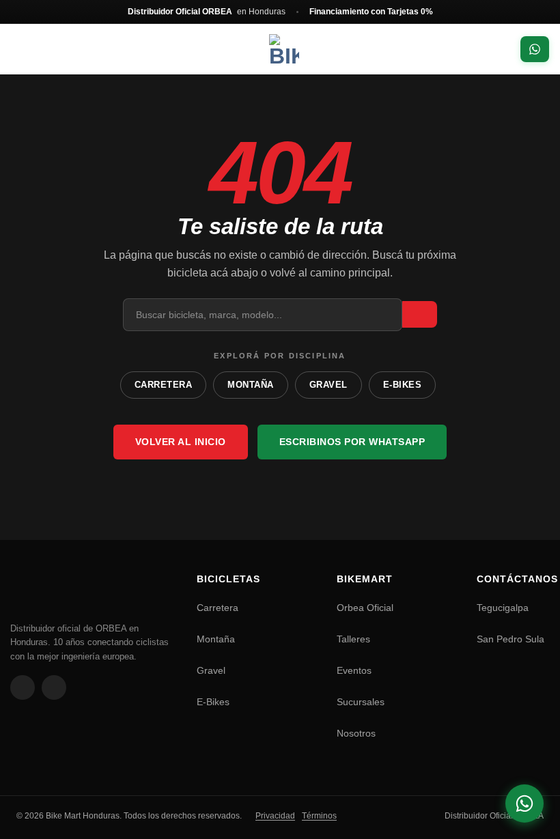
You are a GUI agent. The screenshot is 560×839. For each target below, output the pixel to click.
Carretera (217, 607)
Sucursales (360, 701)
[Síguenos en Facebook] (22, 687)
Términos (319, 816)
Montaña (216, 639)
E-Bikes (213, 701)
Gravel (211, 670)
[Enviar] (419, 314)
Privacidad (275, 816)
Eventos (354, 670)
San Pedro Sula (510, 639)
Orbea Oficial (365, 607)
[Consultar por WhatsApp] (524, 803)
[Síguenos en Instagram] (54, 687)
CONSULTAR (534, 49)
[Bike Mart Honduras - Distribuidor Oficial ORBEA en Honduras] (284, 49)
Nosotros (356, 733)
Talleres (353, 639)
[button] (27, 49)
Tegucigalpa (503, 607)
